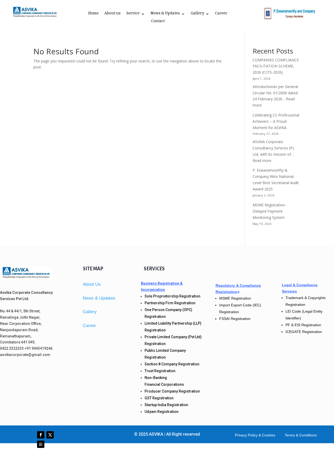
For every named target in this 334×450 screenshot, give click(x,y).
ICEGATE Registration (303, 332)
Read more (262, 160)
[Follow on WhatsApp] (40, 444)
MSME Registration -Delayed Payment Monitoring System (270, 211)
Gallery (197, 14)
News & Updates (165, 14)
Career (221, 14)
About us (112, 14)
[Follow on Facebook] (40, 435)
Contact (158, 22)
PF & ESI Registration (303, 325)
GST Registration (159, 398)
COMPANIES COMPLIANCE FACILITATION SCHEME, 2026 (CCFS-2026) (276, 66)
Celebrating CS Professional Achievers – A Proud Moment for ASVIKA (276, 121)
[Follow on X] (50, 435)
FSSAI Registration (234, 319)
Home (93, 14)
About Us (92, 284)
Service (133, 14)
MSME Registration (235, 298)
